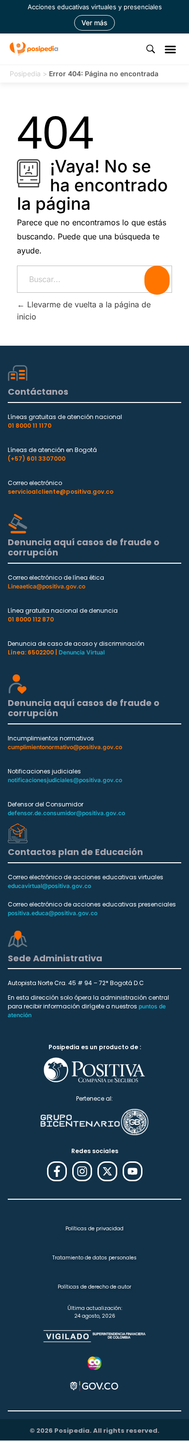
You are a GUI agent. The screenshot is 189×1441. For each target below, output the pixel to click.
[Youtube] (132, 1171)
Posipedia (25, 73)
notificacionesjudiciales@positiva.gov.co (65, 780)
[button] (170, 49)
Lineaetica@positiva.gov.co (46, 586)
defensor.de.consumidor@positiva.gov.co (66, 813)
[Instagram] (82, 1171)
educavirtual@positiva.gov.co (49, 885)
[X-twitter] (107, 1171)
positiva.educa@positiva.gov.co (52, 913)
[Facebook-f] (57, 1171)
